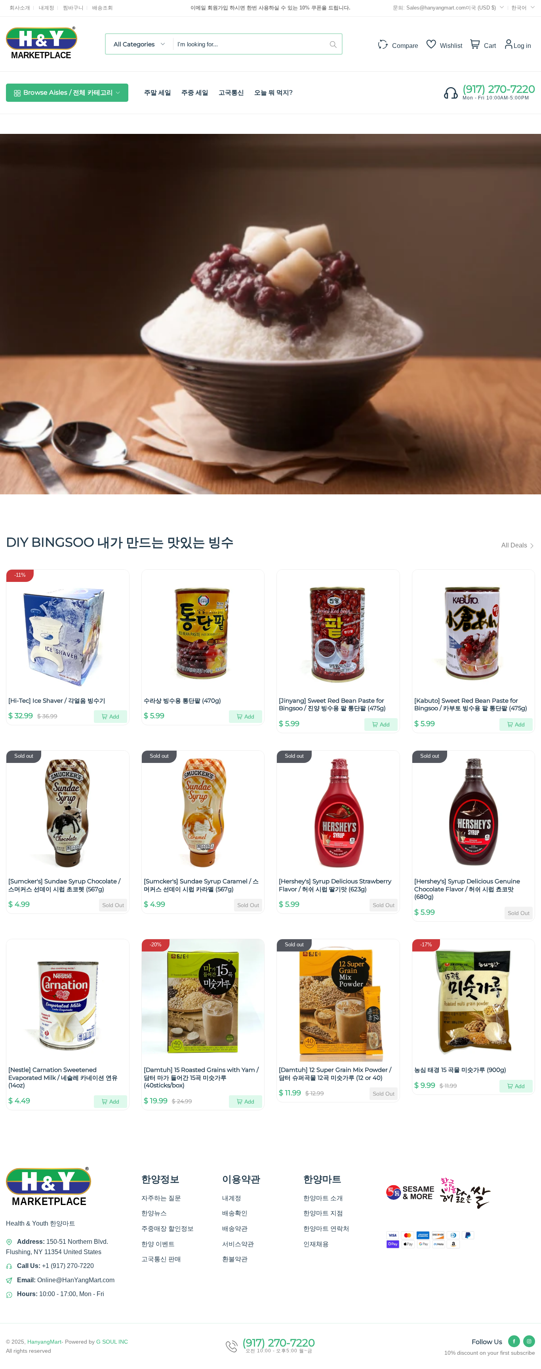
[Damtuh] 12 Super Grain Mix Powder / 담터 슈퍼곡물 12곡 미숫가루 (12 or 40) (335, 1073)
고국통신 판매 (161, 1259)
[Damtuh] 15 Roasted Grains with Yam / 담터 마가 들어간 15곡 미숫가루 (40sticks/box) (201, 1077)
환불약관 (235, 1259)
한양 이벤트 (158, 1244)
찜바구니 (73, 8)
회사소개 (20, 8)
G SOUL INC (112, 1341)
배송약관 (235, 1228)
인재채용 (316, 1244)
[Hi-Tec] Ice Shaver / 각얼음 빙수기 (56, 700)
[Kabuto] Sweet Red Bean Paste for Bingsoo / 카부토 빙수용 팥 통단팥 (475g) (470, 704)
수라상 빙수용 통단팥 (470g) (182, 700)
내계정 (46, 8)
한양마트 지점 (323, 1213)
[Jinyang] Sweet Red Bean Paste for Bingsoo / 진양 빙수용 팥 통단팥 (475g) (332, 704)
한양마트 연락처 (326, 1228)
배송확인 (235, 1213)
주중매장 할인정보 (167, 1228)
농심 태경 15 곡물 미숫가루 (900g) (460, 1069)
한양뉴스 (154, 1213)
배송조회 (102, 8)
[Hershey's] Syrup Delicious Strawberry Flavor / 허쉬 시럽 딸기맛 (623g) (335, 885)
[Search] (336, 44)
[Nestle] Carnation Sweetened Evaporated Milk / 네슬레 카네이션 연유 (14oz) (63, 1077)
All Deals (515, 545)
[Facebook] (514, 1341)
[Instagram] (529, 1341)
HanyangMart (44, 1341)
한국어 (519, 8)
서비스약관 (238, 1244)
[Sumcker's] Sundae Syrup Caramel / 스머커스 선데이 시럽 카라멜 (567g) (201, 885)
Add (114, 716)
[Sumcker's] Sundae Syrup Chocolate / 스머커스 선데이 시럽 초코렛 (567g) (64, 885)
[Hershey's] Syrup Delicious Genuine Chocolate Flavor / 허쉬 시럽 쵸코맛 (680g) (467, 888)
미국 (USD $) (481, 8)
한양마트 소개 (323, 1198)
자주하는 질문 (161, 1198)
